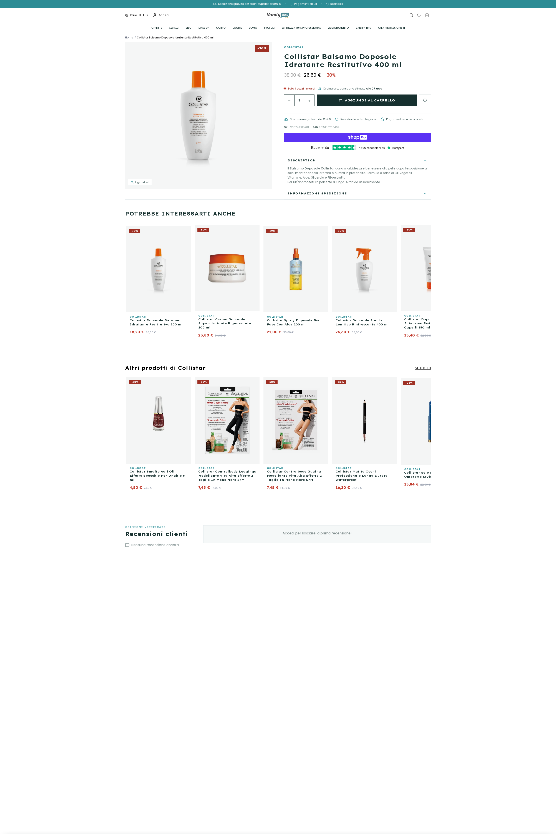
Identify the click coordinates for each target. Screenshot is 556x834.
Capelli (174, 28)
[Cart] (427, 15)
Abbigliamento (338, 28)
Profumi (269, 28)
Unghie (237, 28)
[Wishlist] (419, 15)
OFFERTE (156, 28)
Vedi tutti (423, 368)
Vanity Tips (363, 28)
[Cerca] (411, 15)
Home (129, 37)
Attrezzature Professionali (301, 28)
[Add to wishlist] (425, 100)
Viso (188, 28)
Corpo (221, 28)
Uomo (253, 28)
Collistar (294, 47)
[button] (198, 115)
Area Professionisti (391, 28)
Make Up (204, 28)
